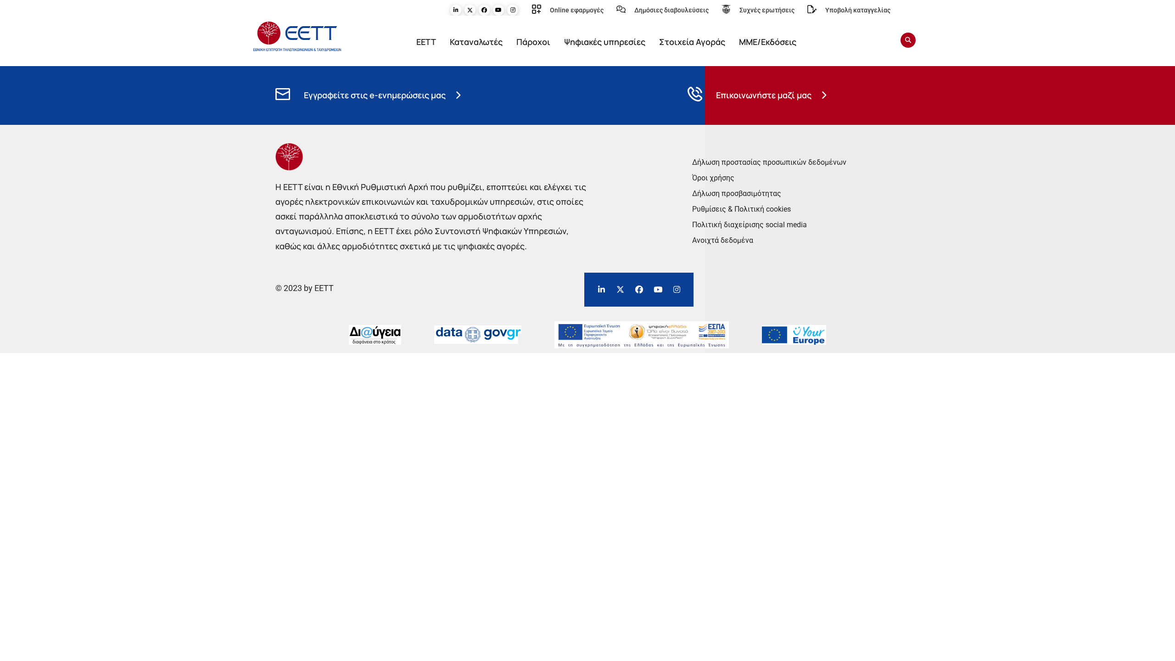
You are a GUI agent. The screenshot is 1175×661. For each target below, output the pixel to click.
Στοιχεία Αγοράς (692, 41)
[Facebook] (484, 10)
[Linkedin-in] (455, 10)
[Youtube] (498, 10)
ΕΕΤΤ (426, 41)
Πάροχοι (533, 41)
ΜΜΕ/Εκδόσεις (767, 41)
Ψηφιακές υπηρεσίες (604, 41)
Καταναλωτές (476, 41)
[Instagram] (512, 10)
